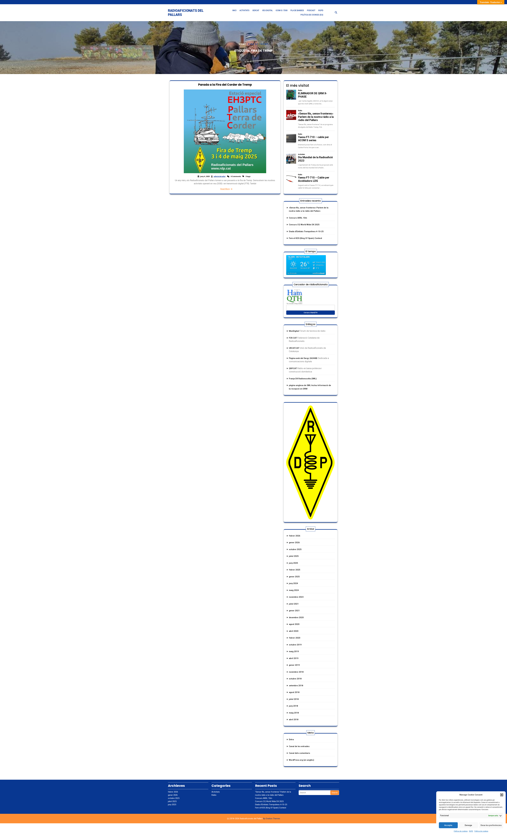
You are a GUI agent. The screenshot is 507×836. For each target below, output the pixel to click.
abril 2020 (293, 631)
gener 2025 (294, 576)
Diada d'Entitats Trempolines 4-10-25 (271, 804)
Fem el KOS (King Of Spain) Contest (305, 238)
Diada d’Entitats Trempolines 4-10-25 (306, 231)
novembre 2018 (296, 672)
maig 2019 (294, 651)
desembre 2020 (296, 617)
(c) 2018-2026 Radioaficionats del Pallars (253, 818)
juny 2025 (293, 563)
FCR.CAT (293, 338)
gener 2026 (294, 542)
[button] (501, 794)
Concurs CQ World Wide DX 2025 (304, 224)
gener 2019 (294, 665)
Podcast (311, 10)
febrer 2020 (294, 638)
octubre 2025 (295, 549)
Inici (234, 10)
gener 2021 (294, 610)
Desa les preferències (491, 825)
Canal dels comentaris (299, 753)
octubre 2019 (295, 645)
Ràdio (214, 795)
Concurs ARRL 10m (298, 218)
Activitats (244, 10)
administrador (220, 176)
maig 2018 (294, 713)
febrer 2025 (294, 570)
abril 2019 (293, 658)
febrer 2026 (294, 536)
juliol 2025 (294, 556)
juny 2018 (293, 706)
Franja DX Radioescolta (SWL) (303, 378)
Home (242, 44)
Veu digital (267, 10)
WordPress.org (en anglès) (301, 760)
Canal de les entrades (299, 746)
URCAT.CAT (294, 348)
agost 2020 (294, 624)
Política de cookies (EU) (312, 15)
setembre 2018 (296, 685)
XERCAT (255, 10)
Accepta (448, 825)
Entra (291, 739)
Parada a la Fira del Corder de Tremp (225, 85)
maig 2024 (294, 590)
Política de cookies (461, 831)
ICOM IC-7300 (281, 10)
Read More (225, 189)
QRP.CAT (293, 368)
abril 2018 (293, 719)
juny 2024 (293, 583)
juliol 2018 (294, 699)
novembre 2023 (296, 597)
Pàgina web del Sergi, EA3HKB (303, 358)
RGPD (471, 831)
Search (335, 793)
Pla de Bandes (297, 10)
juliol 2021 (294, 604)
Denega (468, 825)
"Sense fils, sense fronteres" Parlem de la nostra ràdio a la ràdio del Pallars (273, 793)
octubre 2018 (295, 678)
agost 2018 (294, 692)
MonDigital (294, 331)
